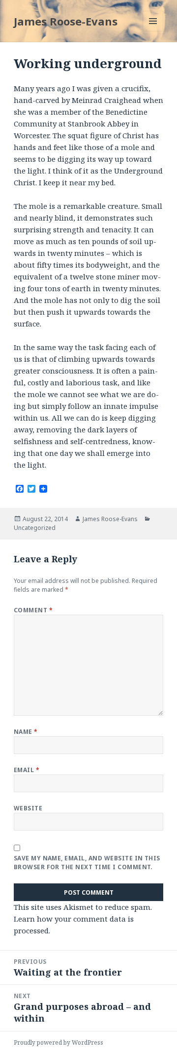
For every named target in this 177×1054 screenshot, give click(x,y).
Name (26, 732)
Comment (33, 610)
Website (28, 808)
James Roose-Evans (66, 21)
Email (26, 770)
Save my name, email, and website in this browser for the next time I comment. (87, 862)
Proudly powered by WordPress (58, 1042)
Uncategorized (35, 528)
